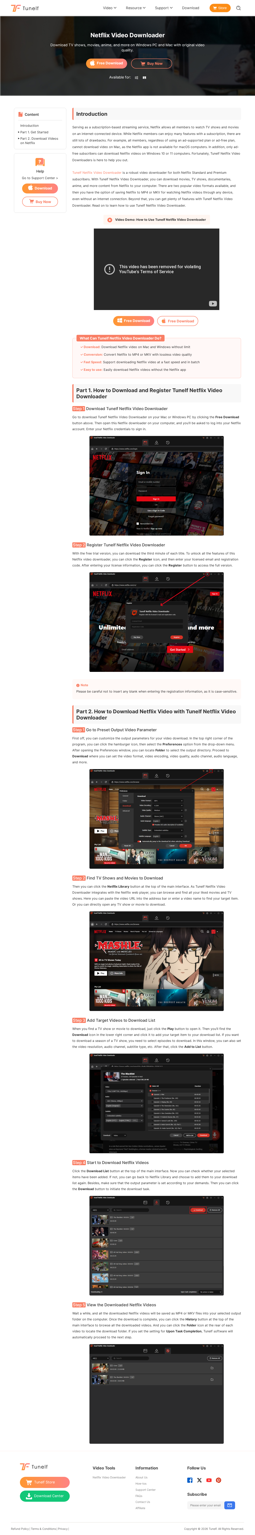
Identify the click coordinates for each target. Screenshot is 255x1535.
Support (162, 8)
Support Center (145, 1489)
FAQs (138, 1496)
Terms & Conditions (43, 1528)
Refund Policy (20, 1528)
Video (108, 8)
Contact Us (142, 1502)
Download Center (49, 1496)
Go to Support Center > (40, 178)
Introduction (29, 126)
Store (222, 8)
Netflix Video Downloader (109, 1477)
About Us (141, 1477)
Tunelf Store (44, 1482)
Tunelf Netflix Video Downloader (97, 173)
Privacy (63, 1528)
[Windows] (136, 77)
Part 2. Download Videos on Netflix (39, 140)
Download (190, 8)
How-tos (140, 1483)
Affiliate (140, 1508)
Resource (134, 8)
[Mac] (144, 77)
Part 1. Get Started (34, 132)
